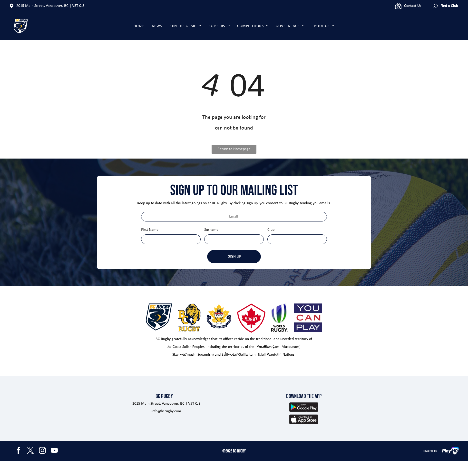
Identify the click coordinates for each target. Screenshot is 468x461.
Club (270, 230)
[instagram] (42, 451)
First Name (149, 230)
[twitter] (30, 451)
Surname (211, 230)
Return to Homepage (234, 149)
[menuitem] (139, 26)
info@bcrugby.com (166, 411)
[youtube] (54, 451)
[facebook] (18, 451)
